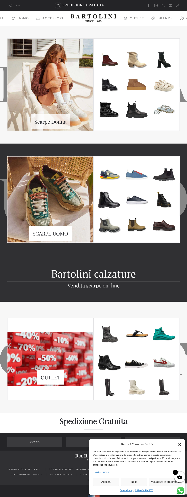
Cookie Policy (126, 490)
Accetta (105, 481)
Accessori (52, 18)
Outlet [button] (137, 18)
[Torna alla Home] (93, 18)
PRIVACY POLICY (144, 490)
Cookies (86, 474)
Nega (134, 481)
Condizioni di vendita (26, 474)
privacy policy (61, 474)
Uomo (23, 18)
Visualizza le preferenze (165, 481)
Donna (35, 441)
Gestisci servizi (102, 471)
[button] (180, 444)
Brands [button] (165, 18)
